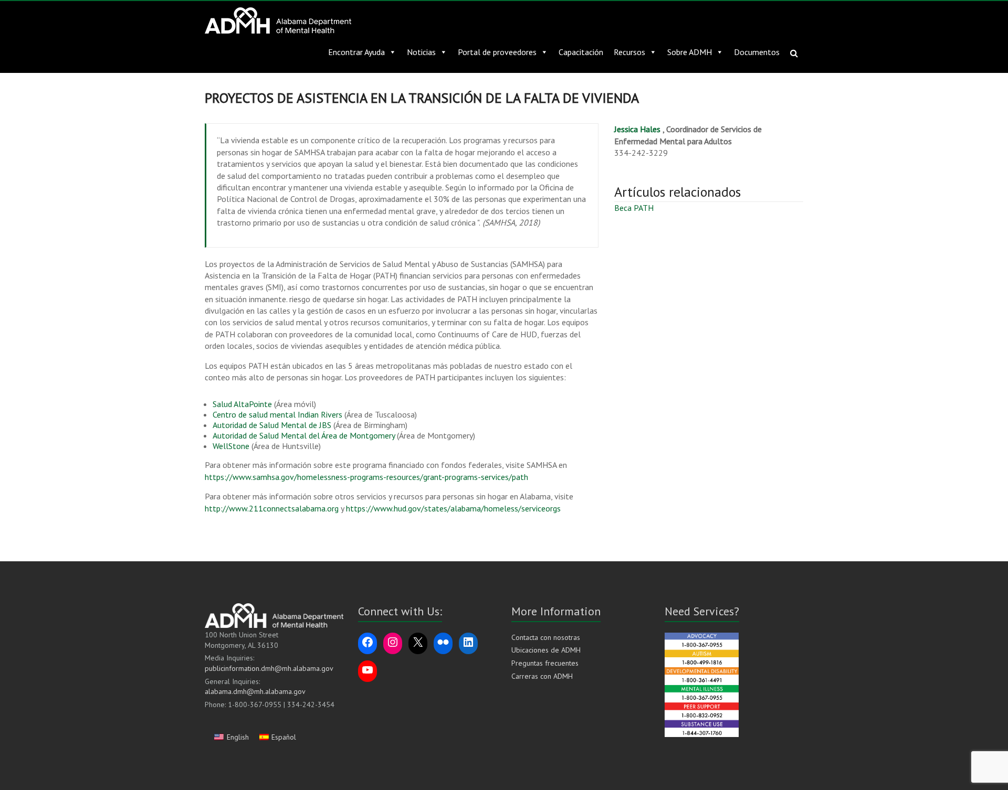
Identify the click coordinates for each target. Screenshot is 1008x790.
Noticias (421, 52)
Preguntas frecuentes (545, 663)
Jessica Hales (637, 129)
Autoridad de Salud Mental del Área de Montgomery (304, 435)
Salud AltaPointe (242, 404)
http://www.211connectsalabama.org (272, 508)
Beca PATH (634, 207)
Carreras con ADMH (542, 676)
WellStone (231, 446)
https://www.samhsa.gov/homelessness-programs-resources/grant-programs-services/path (366, 477)
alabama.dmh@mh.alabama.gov (255, 691)
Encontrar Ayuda (356, 52)
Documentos (757, 52)
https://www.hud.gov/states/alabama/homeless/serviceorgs (452, 508)
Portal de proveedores (497, 52)
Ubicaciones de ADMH (546, 650)
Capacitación (581, 52)
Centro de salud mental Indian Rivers (277, 414)
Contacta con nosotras (545, 637)
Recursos (629, 52)
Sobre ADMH (689, 52)
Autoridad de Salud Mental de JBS (272, 425)
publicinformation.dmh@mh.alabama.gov (269, 668)
